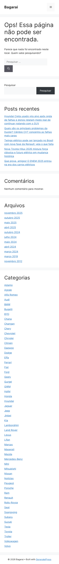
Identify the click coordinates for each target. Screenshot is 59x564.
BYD (6, 314)
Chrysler (9, 338)
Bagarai (11, 7)
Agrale (8, 290)
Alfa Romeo (11, 294)
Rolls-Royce (11, 502)
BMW (7, 304)
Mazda (8, 454)
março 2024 (11, 251)
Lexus (7, 435)
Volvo (7, 546)
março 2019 (11, 256)
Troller (7, 536)
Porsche (9, 488)
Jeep (7, 410)
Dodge (8, 352)
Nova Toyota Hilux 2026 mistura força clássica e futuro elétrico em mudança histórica (26, 153)
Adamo (8, 285)
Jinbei (7, 415)
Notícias (9, 478)
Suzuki (8, 522)
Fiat (6, 367)
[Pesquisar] (8, 68)
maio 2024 (10, 241)
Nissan (8, 473)
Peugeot (9, 483)
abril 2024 (10, 246)
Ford (6, 372)
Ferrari (8, 362)
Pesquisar (10, 85)
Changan (9, 323)
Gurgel (8, 381)
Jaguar (8, 406)
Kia (6, 420)
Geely (7, 377)
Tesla (7, 526)
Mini (6, 464)
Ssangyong (10, 512)
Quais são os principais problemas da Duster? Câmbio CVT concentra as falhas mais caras (28, 132)
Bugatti (8, 309)
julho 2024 (10, 237)
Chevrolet (9, 333)
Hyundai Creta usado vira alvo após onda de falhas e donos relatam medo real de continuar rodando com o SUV (28, 120)
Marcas (8, 444)
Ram (6, 493)
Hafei (7, 391)
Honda (8, 396)
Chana (8, 319)
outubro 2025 (12, 217)
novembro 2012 (13, 261)
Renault (8, 497)
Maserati (9, 449)
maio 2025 (10, 222)
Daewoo (9, 348)
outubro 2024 (12, 232)
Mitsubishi (10, 468)
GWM (7, 386)
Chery (7, 328)
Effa (6, 357)
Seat (7, 507)
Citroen (8, 343)
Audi (7, 299)
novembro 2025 (13, 213)
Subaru (8, 517)
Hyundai (9, 401)
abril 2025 (10, 227)
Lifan (7, 439)
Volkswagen (11, 541)
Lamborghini (11, 425)
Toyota (8, 531)
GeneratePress (43, 559)
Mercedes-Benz (13, 459)
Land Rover (10, 430)
